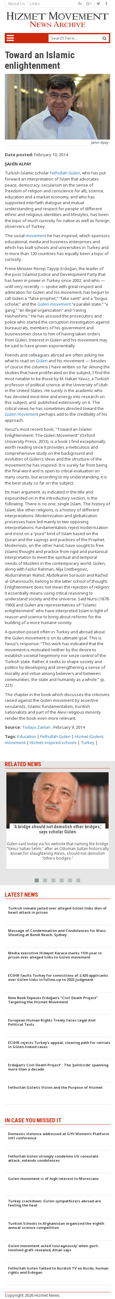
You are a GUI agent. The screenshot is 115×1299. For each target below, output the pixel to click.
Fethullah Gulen (55, 736)
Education (26, 736)
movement (36, 235)
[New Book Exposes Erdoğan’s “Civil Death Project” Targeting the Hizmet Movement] (57, 1003)
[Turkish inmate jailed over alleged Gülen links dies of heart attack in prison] (57, 914)
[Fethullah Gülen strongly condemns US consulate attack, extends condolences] (57, 1162)
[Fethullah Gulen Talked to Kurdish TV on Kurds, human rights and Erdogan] (57, 1274)
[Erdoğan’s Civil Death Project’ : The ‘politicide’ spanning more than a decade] (57, 1071)
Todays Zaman (36, 727)
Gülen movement (54, 304)
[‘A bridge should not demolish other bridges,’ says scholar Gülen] (57, 820)
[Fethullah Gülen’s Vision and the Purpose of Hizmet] (57, 1093)
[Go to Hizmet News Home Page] (57, 19)
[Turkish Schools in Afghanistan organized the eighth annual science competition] (57, 1229)
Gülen (42, 361)
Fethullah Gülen (65, 173)
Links (35, 3)
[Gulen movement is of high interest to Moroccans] (57, 1184)
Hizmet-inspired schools (53, 742)
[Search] (104, 38)
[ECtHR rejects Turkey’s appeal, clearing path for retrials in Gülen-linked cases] (57, 1048)
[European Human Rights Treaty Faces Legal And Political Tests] (57, 1026)
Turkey (88, 742)
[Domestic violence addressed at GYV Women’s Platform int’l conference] (57, 1139)
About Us (16, 3)
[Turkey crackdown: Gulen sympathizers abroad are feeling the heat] (57, 1207)
